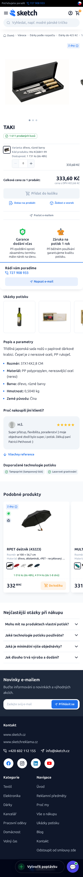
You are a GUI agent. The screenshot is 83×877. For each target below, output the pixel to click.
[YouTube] (49, 763)
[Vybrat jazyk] (79, 3)
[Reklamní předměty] (6, 13)
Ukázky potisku (48, 823)
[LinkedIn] (36, 763)
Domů (10, 35)
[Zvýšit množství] (30, 163)
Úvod (40, 787)
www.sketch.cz (14, 735)
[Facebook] (8, 763)
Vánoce (22, 35)
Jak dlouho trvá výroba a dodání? (32, 657)
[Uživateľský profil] (70, 13)
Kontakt (43, 841)
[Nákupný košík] (77, 13)
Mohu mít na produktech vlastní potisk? (37, 624)
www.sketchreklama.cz (20, 742)
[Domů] (23, 13)
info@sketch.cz (58, 751)
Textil (7, 787)
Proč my (43, 805)
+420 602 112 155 (22, 751)
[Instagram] (22, 763)
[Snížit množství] (15, 163)
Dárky (7, 805)
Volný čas (10, 841)
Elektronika (11, 796)
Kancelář (9, 814)
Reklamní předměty (51, 796)
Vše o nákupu (47, 814)
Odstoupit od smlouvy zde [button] (56, 850)
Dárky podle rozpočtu (42, 35)
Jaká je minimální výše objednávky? (33, 646)
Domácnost (11, 832)
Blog (40, 832)
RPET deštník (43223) (24, 549)
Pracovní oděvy (14, 823)
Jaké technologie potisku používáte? (34, 635)
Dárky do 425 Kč (68, 35)
